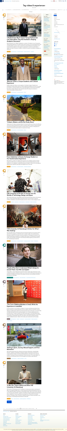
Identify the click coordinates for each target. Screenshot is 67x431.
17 (27, 408)
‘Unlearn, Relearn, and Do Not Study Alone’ (20, 122)
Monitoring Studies (30, 418)
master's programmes (27, 51)
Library (41, 418)
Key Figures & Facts (5, 416)
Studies (17, 413)
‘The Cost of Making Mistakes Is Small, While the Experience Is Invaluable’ (22, 305)
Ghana (25, 92)
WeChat (56, 43)
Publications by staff (42, 415)
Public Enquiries (5, 425)
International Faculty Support (58, 70)
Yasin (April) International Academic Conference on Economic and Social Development (32, 423)
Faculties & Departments (6, 418)
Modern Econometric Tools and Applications (47, 41)
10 (17, 408)
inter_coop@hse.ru (56, 64)
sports (25, 358)
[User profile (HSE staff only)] (63, 1)
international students (20, 51)
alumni (12, 398)
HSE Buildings (5, 422)
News (8, 411)
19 (30, 408)
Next (9, 401)
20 (32, 408)
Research (29, 413)
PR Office (55, 65)
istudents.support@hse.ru (57, 57)
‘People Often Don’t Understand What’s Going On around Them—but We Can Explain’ (23, 269)
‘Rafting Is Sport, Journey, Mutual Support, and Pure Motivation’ (23, 348)
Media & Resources (43, 413)
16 (26, 408)
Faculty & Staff (5, 421)
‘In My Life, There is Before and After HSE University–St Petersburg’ (20, 386)
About (4, 413)
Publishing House (42, 417)
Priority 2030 (56, 26)
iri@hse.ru (55, 74)
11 (19, 408)
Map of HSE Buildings (57, 53)
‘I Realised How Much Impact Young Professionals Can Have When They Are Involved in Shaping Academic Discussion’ (22, 39)
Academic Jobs (30, 421)
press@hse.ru (56, 67)
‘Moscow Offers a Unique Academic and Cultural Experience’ (22, 82)
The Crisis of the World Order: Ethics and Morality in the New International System (47, 19)
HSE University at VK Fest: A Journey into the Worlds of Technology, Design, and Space (21, 194)
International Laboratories (31, 415)
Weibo (56, 44)
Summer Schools (18, 421)
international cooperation (27, 166)
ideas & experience (13, 51)
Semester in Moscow (18, 422)
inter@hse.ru (56, 50)
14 (23, 408)
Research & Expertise (57, 19)
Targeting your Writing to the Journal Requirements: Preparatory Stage (47, 47)
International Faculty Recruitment (58, 73)
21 (33, 408)
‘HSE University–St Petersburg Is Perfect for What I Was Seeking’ (23, 230)
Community (55, 21)
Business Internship (18, 423)
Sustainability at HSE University (7, 417)
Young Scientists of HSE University (30, 277)
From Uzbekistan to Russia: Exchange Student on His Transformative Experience (22, 158)
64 (36, 408)
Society (55, 20)
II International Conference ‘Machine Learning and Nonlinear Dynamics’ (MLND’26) (47, 35)
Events (47, 14)
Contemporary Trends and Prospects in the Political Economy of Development (47, 27)
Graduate (17, 418)
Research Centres (30, 416)
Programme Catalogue (18, 416)
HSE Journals (41, 416)
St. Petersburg (28, 398)
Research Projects (30, 417)
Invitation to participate (20, 358)
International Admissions (57, 48)
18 (29, 408)
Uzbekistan (32, 51)
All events (46, 54)
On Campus (55, 23)
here (36, 429)
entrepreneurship (9, 320)
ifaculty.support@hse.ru (57, 71)
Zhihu (56, 45)
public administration (22, 277)
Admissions (55, 16)
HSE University (5, 411)
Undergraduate (18, 417)
